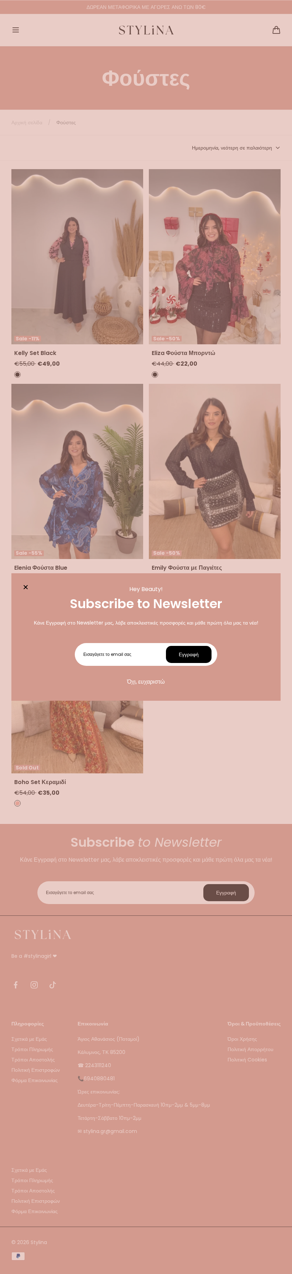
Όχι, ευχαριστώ (146, 682)
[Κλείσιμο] (25, 587)
